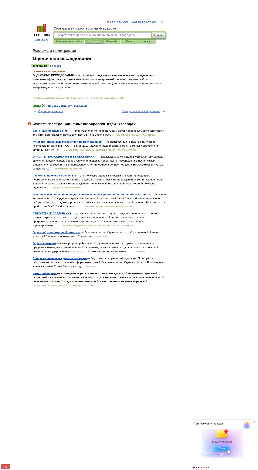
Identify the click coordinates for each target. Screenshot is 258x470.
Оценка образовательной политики (56, 232)
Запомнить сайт (119, 21)
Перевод (55, 65)
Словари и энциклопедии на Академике (84, 28)
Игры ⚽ (147, 41)
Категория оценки (45, 273)
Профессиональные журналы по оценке (60, 258)
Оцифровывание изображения (141, 111)
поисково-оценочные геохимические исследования (67, 141)
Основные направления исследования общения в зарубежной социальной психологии (91, 194)
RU (161, 21)
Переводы (111, 41)
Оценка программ (44, 243)
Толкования (93, 41)
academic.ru (41, 40)
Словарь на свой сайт (144, 21)
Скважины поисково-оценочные (54, 175)
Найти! (158, 35)
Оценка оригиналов (50, 111)
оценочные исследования (50, 130)
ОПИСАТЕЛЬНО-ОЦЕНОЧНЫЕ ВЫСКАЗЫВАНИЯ (64, 156)
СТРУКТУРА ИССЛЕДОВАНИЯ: (52, 213)
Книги (129, 41)
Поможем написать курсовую (67, 105)
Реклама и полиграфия (69, 41)
